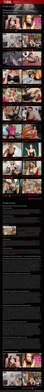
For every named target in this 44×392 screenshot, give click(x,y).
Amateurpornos (21, 230)
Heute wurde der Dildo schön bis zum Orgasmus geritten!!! (10, 159)
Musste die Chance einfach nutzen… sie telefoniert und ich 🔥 (11, 104)
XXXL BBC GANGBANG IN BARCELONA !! (30, 195)
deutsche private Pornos (19, 217)
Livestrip (37, 241)
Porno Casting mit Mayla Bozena (9, 49)
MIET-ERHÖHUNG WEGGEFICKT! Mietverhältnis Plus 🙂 (9, 177)
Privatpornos (23, 229)
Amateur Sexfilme (31, 212)
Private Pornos (16, 1)
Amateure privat (38, 245)
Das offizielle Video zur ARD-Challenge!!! (30, 176)
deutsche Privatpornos (27, 240)
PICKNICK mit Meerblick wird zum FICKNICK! (12, 67)
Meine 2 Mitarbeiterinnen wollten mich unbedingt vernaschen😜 (30, 50)
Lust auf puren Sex (9, 209)
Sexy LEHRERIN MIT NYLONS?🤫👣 (10, 30)
